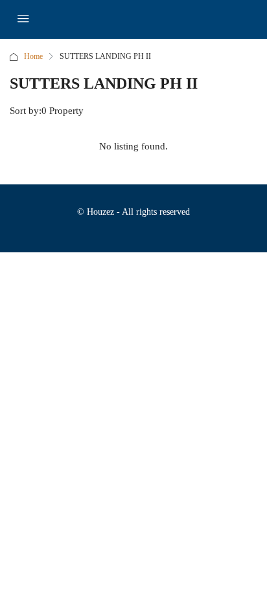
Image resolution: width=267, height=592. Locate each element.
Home (33, 56)
